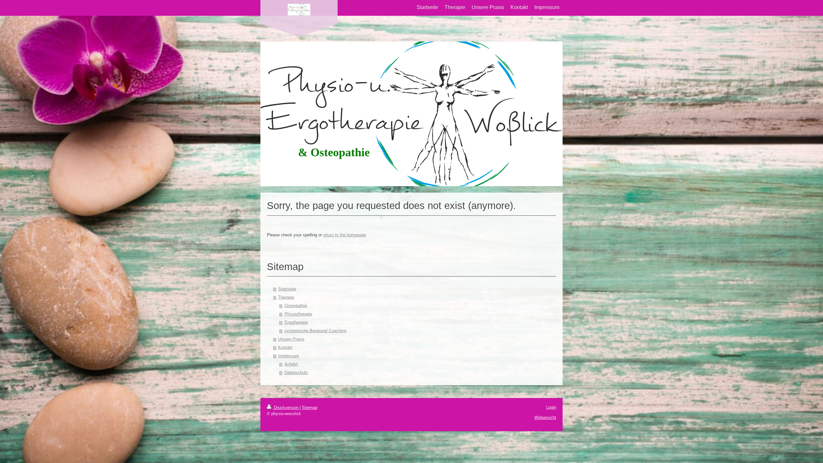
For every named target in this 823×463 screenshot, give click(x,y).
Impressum (288, 355)
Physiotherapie (298, 314)
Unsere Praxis (291, 339)
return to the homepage (344, 234)
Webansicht (545, 417)
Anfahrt (291, 364)
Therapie (286, 297)
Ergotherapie (296, 322)
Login (551, 407)
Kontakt (285, 347)
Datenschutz (296, 372)
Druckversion (286, 407)
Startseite (287, 288)
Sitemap (309, 407)
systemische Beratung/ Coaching (315, 330)
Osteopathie (296, 305)
